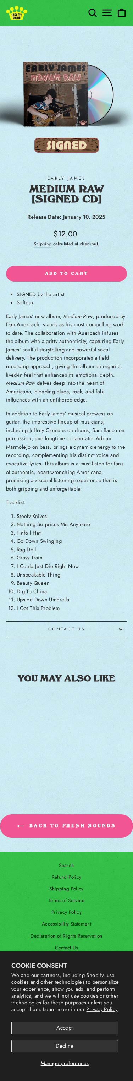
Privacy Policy (101, 1009)
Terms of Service (66, 900)
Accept (64, 1028)
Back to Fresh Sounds (71, 825)
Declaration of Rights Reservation (66, 935)
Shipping (43, 244)
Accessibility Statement (66, 923)
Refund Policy (67, 876)
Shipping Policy (66, 888)
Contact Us (66, 629)
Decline (65, 1046)
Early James (67, 178)
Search (66, 865)
